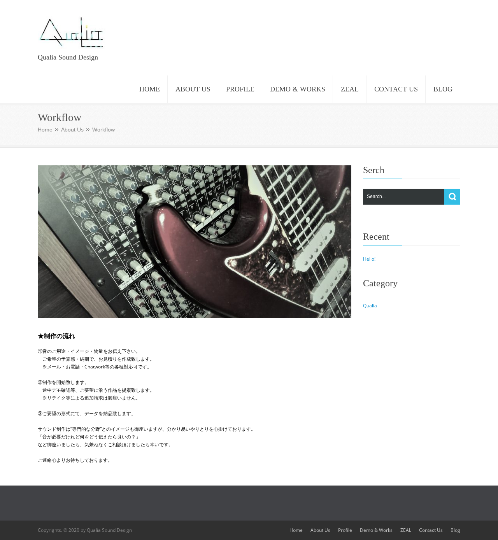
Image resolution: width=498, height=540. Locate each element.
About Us (72, 129)
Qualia (370, 305)
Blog (455, 530)
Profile (345, 530)
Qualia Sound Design (68, 57)
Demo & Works (376, 530)
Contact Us (431, 530)
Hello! (369, 259)
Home (45, 129)
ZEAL (405, 530)
